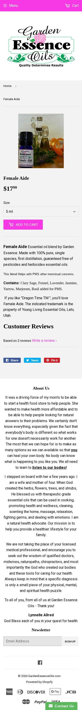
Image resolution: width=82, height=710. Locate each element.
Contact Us (63, 706)
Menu (13, 5)
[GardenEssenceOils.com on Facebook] (40, 663)
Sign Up (70, 641)
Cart (75, 5)
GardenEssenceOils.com (44, 676)
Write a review (43, 340)
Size (6, 203)
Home (7, 86)
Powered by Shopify (39, 682)
